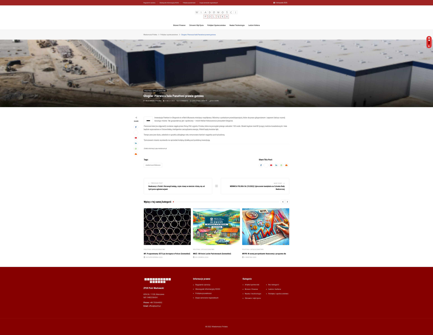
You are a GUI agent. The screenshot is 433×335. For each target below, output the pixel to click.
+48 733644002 (156, 302)
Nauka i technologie (237, 25)
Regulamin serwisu (149, 3)
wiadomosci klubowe (153, 165)
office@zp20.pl (155, 306)
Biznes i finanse (179, 25)
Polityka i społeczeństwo (216, 25)
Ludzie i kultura (254, 25)
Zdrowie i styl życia (196, 25)
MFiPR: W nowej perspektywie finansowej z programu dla (264, 254)
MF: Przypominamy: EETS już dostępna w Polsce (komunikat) (167, 254)
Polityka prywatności (189, 3)
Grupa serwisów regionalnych (208, 3)
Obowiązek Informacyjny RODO (169, 3)
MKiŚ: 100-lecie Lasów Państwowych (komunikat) (212, 254)
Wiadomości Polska (153, 101)
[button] (283, 202)
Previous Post (157, 183)
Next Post (278, 183)
